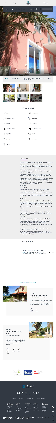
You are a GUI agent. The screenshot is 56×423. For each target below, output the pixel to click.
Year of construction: (37, 78)
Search (43, 406)
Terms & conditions (41, 398)
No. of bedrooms (10, 118)
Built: (33, 123)
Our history (35, 404)
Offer (6, 3)
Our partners (13, 398)
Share (23, 241)
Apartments (9, 406)
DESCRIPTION (24, 158)
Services (35, 408)
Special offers (36, 410)
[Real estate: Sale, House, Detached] (41, 337)
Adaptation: (9, 128)
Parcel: (8, 113)
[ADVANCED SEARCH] (37, 9)
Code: (33, 113)
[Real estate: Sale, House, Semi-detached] (15, 301)
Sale (17, 406)
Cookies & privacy (30, 398)
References (21, 398)
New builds (27, 404)
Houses (8, 407)
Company (15, 3)
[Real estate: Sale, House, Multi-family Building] (9, 91)
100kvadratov (26, 418)
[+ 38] (36, 101)
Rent (17, 407)
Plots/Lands (9, 411)
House (6, 78)
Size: (24, 78)
